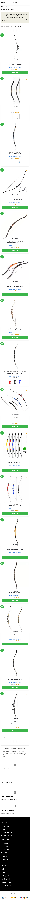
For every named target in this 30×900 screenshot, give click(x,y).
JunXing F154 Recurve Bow (15, 329)
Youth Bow (18, 197)
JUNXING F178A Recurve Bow (15, 679)
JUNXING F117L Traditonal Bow (15, 286)
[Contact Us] (25, 450)
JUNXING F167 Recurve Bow (15, 505)
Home (2, 6)
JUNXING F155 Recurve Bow (15, 419)
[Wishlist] (27, 36)
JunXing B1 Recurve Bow (15, 64)
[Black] (12, 116)
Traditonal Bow (22, 241)
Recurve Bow (15, 63)
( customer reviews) (15, 67)
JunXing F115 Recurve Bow (15, 153)
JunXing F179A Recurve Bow (15, 723)
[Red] (15, 162)
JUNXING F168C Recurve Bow (15, 549)
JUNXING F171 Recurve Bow (15, 592)
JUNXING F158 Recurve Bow (15, 462)
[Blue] (20, 162)
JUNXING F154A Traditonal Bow (15, 373)
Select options (15, 250)
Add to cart (15, 337)
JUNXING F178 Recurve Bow (15, 636)
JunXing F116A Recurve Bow (15, 199)
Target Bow (18, 152)
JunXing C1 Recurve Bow (15, 108)
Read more (15, 72)
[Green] (17, 116)
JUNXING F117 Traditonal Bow (15, 242)
